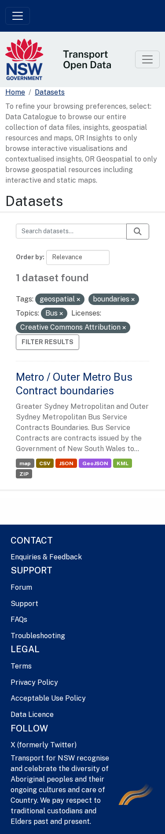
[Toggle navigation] (17, 16)
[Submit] (137, 231)
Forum (21, 587)
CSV (44, 463)
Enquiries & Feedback (46, 557)
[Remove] (78, 299)
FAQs (19, 619)
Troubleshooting (38, 636)
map (25, 463)
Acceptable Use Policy (48, 698)
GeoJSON (95, 463)
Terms (21, 666)
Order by (29, 257)
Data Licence (32, 714)
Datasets (50, 92)
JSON (66, 463)
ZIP (24, 474)
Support (24, 603)
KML (122, 463)
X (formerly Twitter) (44, 745)
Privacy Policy (34, 682)
